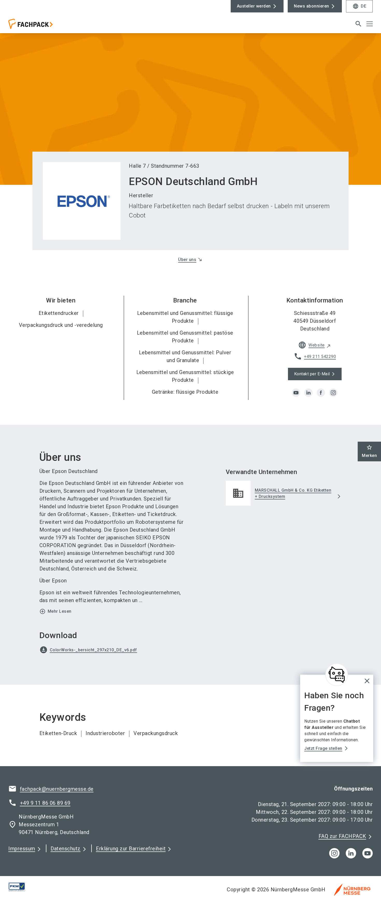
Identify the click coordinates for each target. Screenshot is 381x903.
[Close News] (336, 674)
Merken (369, 451)
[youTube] (367, 853)
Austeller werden (254, 6)
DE (359, 6)
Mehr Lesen (55, 611)
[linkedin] (308, 393)
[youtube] (296, 393)
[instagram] (333, 393)
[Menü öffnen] (369, 24)
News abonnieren (311, 6)
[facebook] (321, 393)
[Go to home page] (50, 26)
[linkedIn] (351, 853)
